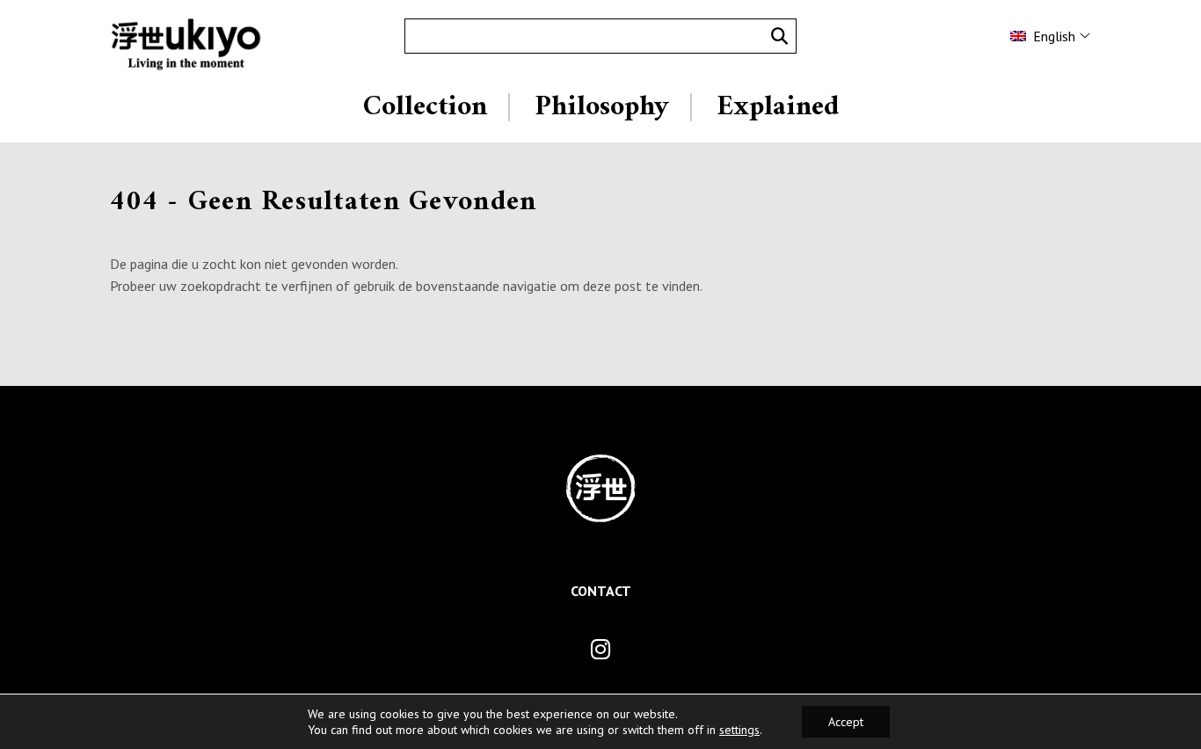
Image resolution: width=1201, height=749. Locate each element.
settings (739, 730)
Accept (845, 722)
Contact (601, 591)
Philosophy (602, 107)
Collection (425, 107)
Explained (778, 107)
